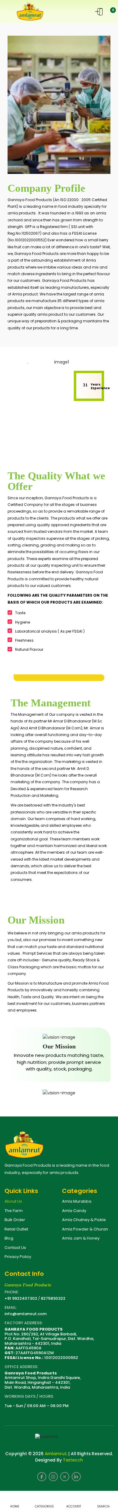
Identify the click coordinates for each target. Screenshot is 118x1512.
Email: (11, 1307)
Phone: (12, 1292)
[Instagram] (53, 1476)
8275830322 (53, 1298)
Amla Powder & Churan (85, 1229)
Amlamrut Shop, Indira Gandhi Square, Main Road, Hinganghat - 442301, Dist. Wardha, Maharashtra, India (43, 1380)
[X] (64, 1476)
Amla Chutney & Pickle (84, 1220)
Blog (9, 1238)
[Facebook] (41, 1476)
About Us (13, 1201)
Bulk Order (15, 1220)
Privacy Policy (18, 1256)
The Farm (14, 1211)
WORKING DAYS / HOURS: (29, 1396)
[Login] (99, 12)
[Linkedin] (76, 1476)
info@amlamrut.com (26, 1314)
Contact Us (15, 1247)
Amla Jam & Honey (81, 1238)
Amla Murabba (76, 1201)
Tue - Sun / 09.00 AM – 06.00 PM (37, 1406)
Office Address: (21, 1367)
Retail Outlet (16, 1229)
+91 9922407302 (21, 1298)
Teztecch (73, 1460)
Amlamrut (56, 1454)
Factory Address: (24, 1323)
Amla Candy (74, 1211)
